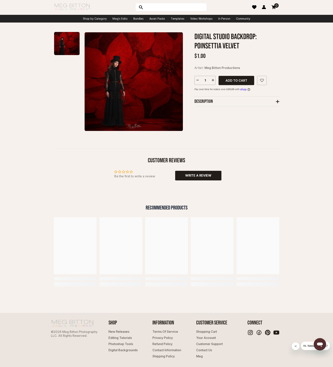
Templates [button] (177, 18)
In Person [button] (224, 18)
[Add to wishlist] (262, 80)
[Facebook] (259, 332)
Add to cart (236, 80)
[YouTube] (276, 332)
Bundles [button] (138, 18)
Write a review (198, 175)
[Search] (150, 7)
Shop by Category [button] (95, 18)
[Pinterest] (268, 332)
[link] (75, 278)
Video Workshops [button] (201, 18)
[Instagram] (250, 332)
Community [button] (243, 18)
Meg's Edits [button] (120, 18)
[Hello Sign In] (264, 7)
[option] (134, 81)
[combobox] (175, 7)
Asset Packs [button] (157, 18)
